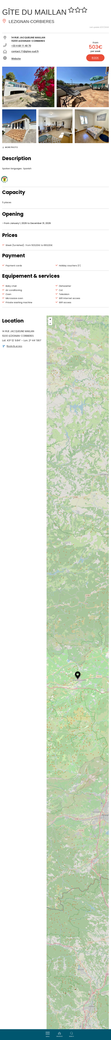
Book (95, 58)
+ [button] (50, 319)
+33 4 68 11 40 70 (21, 45)
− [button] (50, 323)
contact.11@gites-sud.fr (25, 51)
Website (16, 58)
